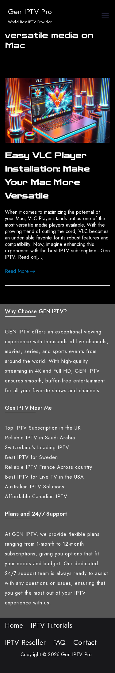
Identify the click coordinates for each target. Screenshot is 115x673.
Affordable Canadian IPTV (36, 496)
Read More (17, 271)
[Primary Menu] (105, 16)
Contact (85, 642)
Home (14, 625)
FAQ (59, 642)
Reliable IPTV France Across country (48, 467)
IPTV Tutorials (51, 625)
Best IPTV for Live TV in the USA (44, 476)
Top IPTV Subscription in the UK (43, 427)
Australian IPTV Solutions (34, 486)
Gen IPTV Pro (30, 11)
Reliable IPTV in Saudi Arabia (40, 437)
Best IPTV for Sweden (31, 457)
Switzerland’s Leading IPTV (37, 447)
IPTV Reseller (25, 642)
